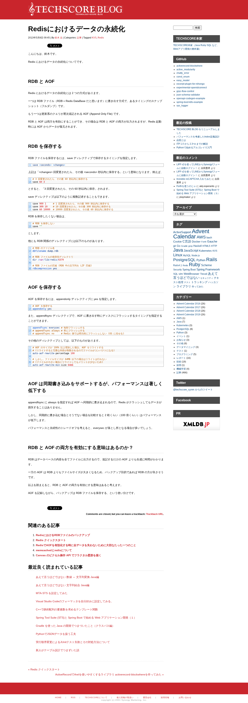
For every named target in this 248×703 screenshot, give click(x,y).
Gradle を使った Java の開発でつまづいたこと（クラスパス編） (75, 625)
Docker (196, 241)
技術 (179, 361)
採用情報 (165, 697)
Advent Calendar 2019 (188, 314)
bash (209, 237)
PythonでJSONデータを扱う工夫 (56, 633)
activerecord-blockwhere (189, 65)
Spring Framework (208, 269)
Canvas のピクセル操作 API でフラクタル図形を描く (68, 555)
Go (178, 245)
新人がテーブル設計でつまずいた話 (57, 650)
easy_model (183, 80)
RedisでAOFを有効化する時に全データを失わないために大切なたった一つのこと (86, 545)
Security (177, 269)
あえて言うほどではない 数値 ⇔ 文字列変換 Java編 (67, 577)
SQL (175, 274)
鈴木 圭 (58, 37)
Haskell (197, 245)
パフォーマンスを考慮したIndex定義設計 (198, 136)
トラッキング (199, 282)
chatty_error (183, 73)
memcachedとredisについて (54, 550)
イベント (181, 336)
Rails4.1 (177, 265)
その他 (180, 343)
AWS (201, 237)
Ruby (194, 264)
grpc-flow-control (185, 91)
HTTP (214, 246)
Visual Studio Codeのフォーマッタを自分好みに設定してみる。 (74, 601)
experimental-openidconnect (192, 87)
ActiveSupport (182, 232)
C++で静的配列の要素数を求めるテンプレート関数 (67, 609)
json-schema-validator (188, 94)
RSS (73, 697)
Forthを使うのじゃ (186, 186)
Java (178, 250)
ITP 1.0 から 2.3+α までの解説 (192, 144)
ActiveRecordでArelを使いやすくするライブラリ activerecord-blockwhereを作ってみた (109, 674)
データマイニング (186, 347)
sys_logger (182, 105)
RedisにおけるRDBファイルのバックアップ (63, 535)
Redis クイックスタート (51, 540)
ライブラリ (184, 286)
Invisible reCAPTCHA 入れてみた (194, 179)
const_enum (183, 76)
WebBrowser (191, 273)
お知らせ (181, 340)
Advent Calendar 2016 (188, 303)
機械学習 (181, 369)
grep (190, 246)
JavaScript (191, 250)
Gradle (184, 246)
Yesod (203, 274)
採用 (179, 365)
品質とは (181, 140)
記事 (79, 37)
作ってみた (197, 286)
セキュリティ (206, 278)
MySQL (187, 255)
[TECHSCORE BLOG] (75, 14)
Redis (101, 37)
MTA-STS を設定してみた (51, 593)
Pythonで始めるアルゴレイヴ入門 (194, 147)
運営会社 (147, 697)
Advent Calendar (191, 234)
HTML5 (206, 246)
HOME (58, 697)
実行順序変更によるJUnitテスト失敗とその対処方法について (73, 642)
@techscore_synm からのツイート (193, 389)
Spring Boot (189, 269)
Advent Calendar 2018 (188, 310)
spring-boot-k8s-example (190, 102)
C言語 (187, 241)
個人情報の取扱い (125, 697)
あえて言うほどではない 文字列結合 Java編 (62, 585)
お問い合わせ (185, 697)
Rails (211, 259)
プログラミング (185, 354)
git (174, 246)
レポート (181, 358)
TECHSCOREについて (96, 697)
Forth (203, 242)
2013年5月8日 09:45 (39, 37)
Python (200, 260)
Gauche (212, 241)
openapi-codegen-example (191, 98)
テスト (187, 282)
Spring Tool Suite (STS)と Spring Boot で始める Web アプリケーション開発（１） (86, 617)
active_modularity (186, 69)
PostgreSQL (184, 259)
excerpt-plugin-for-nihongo (191, 84)
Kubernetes (205, 250)
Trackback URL (154, 514)
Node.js (196, 255)
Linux (177, 255)
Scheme (206, 265)
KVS (94, 37)
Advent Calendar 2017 (188, 307)
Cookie (177, 241)
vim (181, 273)
